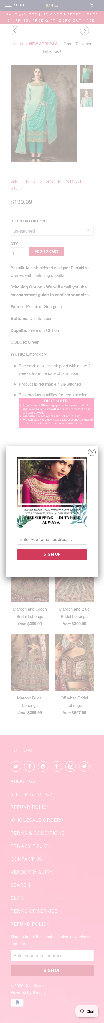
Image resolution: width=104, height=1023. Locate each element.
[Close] (92, 451)
